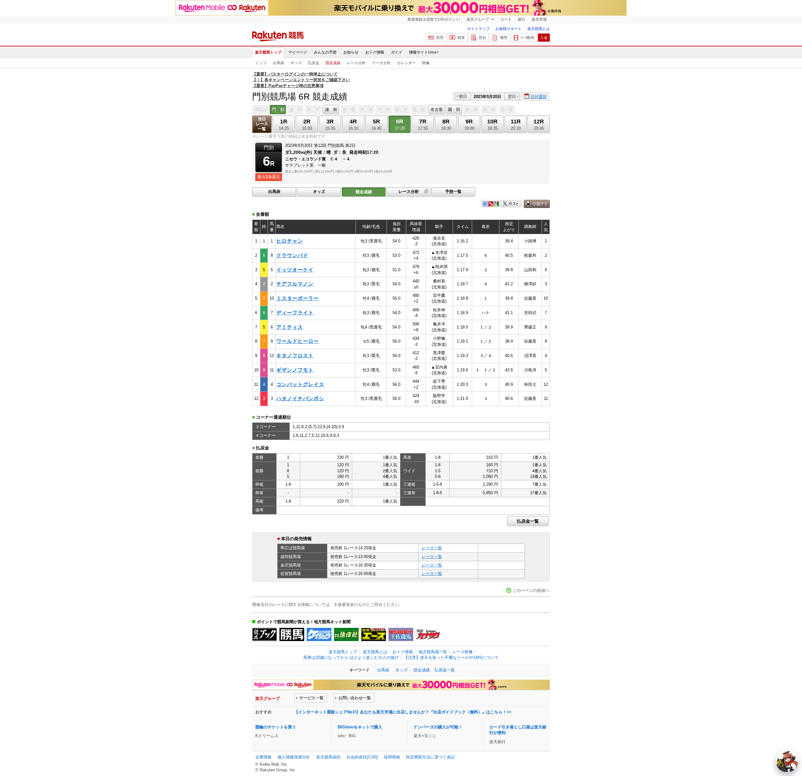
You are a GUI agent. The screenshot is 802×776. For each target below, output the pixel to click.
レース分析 (356, 63)
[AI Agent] (787, 761)
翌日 (512, 96)
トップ (261, 63)
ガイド (396, 52)
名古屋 (436, 109)
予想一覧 (453, 191)
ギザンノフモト (295, 370)
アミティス (289, 327)
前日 (463, 96)
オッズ (296, 63)
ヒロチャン (289, 241)
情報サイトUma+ (424, 52)
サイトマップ (478, 29)
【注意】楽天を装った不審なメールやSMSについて (451, 657)
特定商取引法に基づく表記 (430, 757)
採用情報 (392, 757)
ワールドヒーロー (297, 341)
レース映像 (462, 651)
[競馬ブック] (264, 634)
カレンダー (406, 63)
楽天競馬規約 (328, 757)
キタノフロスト (295, 355)
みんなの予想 (325, 52)
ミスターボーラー (297, 298)
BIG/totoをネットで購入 (360, 727)
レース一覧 (432, 548)
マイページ (297, 52)
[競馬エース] (373, 634)
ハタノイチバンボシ (300, 398)
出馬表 (278, 63)
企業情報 (263, 757)
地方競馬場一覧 (433, 651)
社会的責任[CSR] (362, 757)
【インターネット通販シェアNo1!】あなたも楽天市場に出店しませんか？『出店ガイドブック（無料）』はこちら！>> (403, 712)
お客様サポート (508, 29)
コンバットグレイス (300, 384)
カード (506, 19)
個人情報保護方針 (294, 757)
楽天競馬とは (538, 29)
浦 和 (331, 109)
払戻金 (313, 63)
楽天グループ (478, 19)
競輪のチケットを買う (275, 727)
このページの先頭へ (531, 590)
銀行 (521, 19)
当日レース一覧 (262, 123)
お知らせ (350, 52)
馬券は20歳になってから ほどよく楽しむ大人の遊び (350, 657)
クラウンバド (292, 255)
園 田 (454, 109)
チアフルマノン (295, 284)
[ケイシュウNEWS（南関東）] (319, 634)
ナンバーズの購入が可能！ (438, 727)
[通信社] (346, 634)
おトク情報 (374, 52)
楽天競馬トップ (268, 52)
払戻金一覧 (528, 521)
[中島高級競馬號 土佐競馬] (400, 634)
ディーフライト (295, 312)
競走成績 (333, 63)
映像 (426, 63)
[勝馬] (291, 634)
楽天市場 (539, 19)
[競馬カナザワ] (428, 634)
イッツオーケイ (295, 269)
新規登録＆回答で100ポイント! (434, 19)
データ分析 (381, 63)
